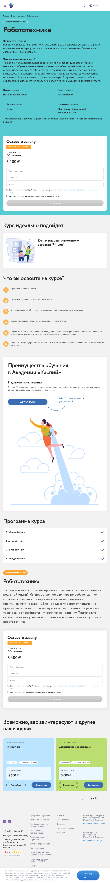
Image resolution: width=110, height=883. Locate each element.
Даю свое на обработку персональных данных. (52, 191)
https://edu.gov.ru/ (91, 841)
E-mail (11, 184)
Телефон (13, 178)
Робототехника (32, 16)
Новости (60, 815)
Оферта (33, 865)
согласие (20, 190)
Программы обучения (40, 815)
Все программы (37, 848)
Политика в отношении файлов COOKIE (40, 860)
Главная (6, 16)
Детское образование (18, 16)
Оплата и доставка (65, 828)
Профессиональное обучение (39, 838)
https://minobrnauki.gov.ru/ (94, 823)
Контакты (61, 824)
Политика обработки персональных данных (40, 853)
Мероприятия (63, 820)
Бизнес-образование (39, 820)
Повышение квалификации (36, 831)
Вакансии (61, 832)
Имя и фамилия (16, 171)
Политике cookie (49, 880)
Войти (95, 5)
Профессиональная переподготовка (39, 825)
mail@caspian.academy (15, 835)
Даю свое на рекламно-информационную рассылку (34, 196)
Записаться (41, 785)
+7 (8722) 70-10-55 (13, 831)
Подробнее (16, 785)
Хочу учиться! (27, 402)
